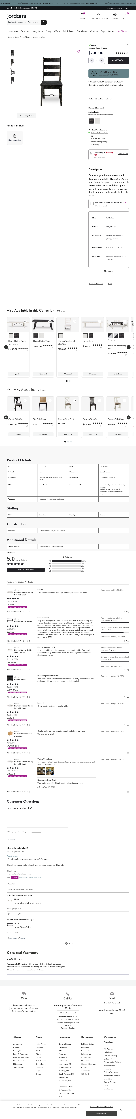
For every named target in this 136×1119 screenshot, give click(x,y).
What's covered (101, 206)
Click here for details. (114, 85)
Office (57, 31)
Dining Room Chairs (22, 37)
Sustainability (18, 1067)
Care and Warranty (22, 952)
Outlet (111, 31)
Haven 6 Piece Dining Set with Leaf (23, 593)
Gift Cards (85, 1074)
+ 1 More (111, 340)
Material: (96, 108)
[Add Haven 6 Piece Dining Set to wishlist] (124, 321)
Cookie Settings (110, 1082)
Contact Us (108, 1089)
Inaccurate (37, 877)
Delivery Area (109, 1059)
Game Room (81, 31)
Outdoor (94, 31)
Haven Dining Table (23, 621)
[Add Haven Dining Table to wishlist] (50, 321)
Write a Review (26, 570)
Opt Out (107, 1085)
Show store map (99, 158)
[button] (51, 81)
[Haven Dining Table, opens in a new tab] (10, 620)
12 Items (41, 389)
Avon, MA (62, 1054)
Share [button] (128, 47)
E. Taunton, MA (65, 1081)
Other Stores (123, 154)
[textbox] (37, 819)
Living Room (37, 31)
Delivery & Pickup (110, 1055)
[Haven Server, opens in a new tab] (10, 678)
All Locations (64, 1051)
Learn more (36, 831)
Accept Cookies (101, 1113)
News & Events (19, 1061)
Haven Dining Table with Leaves (23, 651)
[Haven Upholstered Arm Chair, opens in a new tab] (10, 733)
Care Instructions (14, 140)
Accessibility (85, 1071)
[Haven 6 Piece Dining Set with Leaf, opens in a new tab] (10, 592)
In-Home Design (87, 1044)
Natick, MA (63, 1061)
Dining (48, 31)
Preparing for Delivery (112, 1062)
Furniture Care (86, 1051)
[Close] (121, 1110)
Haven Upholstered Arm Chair (23, 735)
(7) (127, 53)
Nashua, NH (63, 1057)
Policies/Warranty (111, 1072)
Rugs (103, 31)
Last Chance (122, 31)
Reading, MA (64, 1071)
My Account (108, 1049)
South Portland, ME (66, 1074)
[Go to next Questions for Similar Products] (72, 943)
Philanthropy (18, 1064)
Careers (16, 1047)
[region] (68, 1110)
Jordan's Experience (20, 1054)
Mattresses (13, 31)
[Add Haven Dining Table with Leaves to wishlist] (25, 321)
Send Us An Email (112, 1002)
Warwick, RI (63, 1077)
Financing (85, 1047)
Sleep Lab (85, 1061)
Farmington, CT (65, 1067)
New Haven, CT (65, 1064)
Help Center (108, 1052)
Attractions (17, 1044)
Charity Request (19, 1051)
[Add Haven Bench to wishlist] (99, 321)
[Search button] (44, 22)
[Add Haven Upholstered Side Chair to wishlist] (74, 321)
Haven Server (20, 679)
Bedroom (25, 31)
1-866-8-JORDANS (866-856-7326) (68, 1007)
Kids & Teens (68, 31)
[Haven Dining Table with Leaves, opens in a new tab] (10, 650)
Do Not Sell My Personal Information (101, 1107)
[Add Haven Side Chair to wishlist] (78, 51)
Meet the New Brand (21, 1057)
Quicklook (18, 374)
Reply (31, 877)
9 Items (61, 310)
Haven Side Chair (39, 37)
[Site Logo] (16, 16)
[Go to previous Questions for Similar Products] (63, 943)
